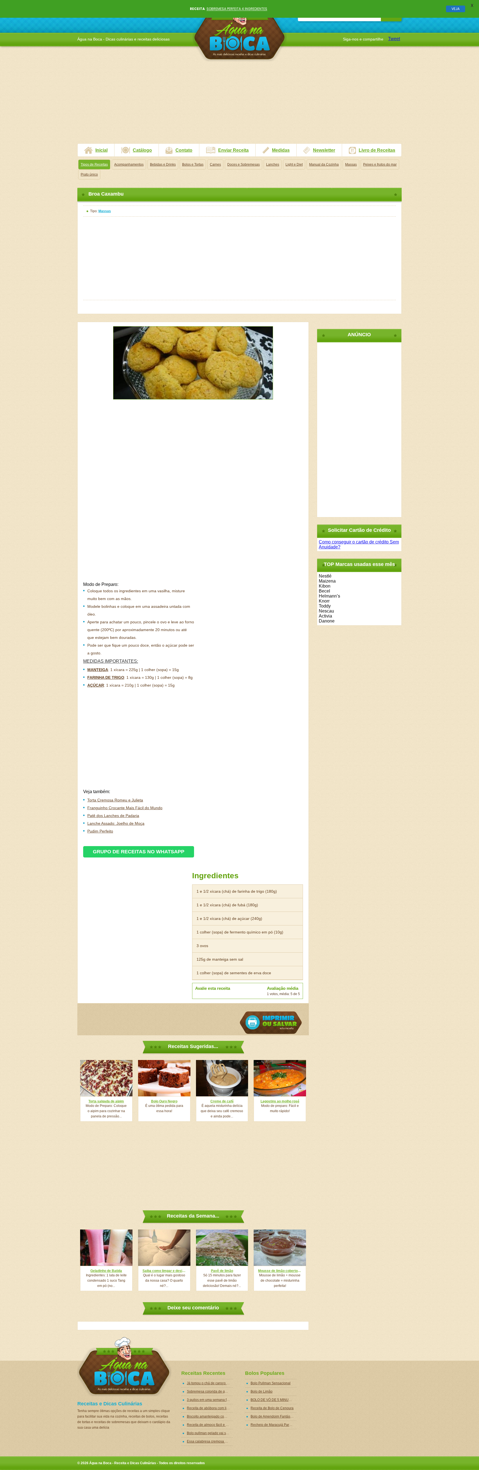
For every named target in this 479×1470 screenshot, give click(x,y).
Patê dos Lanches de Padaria (113, 815)
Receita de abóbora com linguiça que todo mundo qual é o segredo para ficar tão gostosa (210, 1408)
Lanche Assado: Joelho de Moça (115, 823)
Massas (351, 164)
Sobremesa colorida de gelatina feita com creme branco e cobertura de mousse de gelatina (210, 1391)
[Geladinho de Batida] (106, 1247)
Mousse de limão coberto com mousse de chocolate (280, 1271)
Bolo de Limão (261, 1391)
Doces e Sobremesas (243, 164)
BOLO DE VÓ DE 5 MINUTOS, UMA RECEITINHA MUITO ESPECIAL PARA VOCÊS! (273, 1400)
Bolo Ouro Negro (164, 1101)
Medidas (281, 150)
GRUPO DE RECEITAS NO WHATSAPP (138, 851)
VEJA (456, 8)
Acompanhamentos (129, 164)
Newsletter (324, 150)
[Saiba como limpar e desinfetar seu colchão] (164, 1247)
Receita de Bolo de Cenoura (272, 1408)
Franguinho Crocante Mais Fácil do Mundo (124, 808)
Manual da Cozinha (324, 164)
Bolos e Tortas (192, 164)
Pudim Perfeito (100, 831)
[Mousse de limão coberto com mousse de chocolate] (280, 1247)
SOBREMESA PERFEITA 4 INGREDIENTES (237, 8)
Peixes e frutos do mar (380, 164)
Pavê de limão (222, 1271)
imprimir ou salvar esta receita (271, 1022)
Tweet (394, 38)
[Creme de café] (222, 1078)
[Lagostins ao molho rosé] (280, 1078)
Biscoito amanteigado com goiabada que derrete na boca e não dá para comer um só (210, 1416)
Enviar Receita (233, 150)
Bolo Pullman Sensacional (271, 1383)
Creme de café (222, 1101)
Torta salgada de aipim (106, 1101)
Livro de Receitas (377, 150)
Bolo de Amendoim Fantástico (273, 1416)
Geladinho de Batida (106, 1271)
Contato (183, 150)
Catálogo (142, 150)
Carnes (215, 164)
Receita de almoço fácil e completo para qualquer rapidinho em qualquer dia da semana (210, 1425)
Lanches (272, 164)
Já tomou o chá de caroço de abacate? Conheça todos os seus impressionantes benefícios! (210, 1383)
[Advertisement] (239, 104)
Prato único (89, 174)
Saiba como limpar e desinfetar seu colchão (164, 1271)
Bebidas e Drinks (163, 164)
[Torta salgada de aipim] (106, 1078)
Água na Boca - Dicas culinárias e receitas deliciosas (240, 31)
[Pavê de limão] (222, 1247)
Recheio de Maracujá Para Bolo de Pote (273, 1425)
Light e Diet (294, 164)
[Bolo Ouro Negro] (164, 1078)
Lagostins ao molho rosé (280, 1101)
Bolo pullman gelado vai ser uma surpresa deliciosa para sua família (210, 1433)
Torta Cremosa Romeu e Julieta (115, 800)
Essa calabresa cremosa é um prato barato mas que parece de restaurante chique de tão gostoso (210, 1441)
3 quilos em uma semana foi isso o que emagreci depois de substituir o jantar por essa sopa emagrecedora (210, 1400)
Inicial (101, 150)
